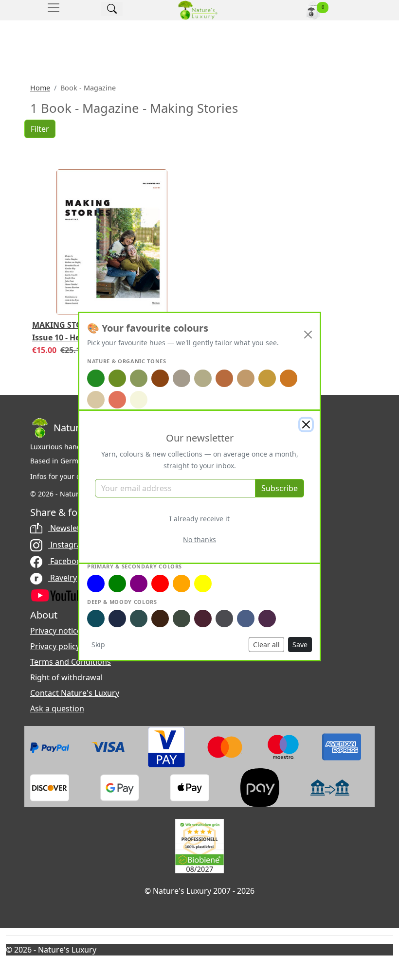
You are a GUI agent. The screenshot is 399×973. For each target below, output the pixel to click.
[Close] (306, 424)
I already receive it (199, 518)
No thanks (199, 539)
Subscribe (279, 488)
